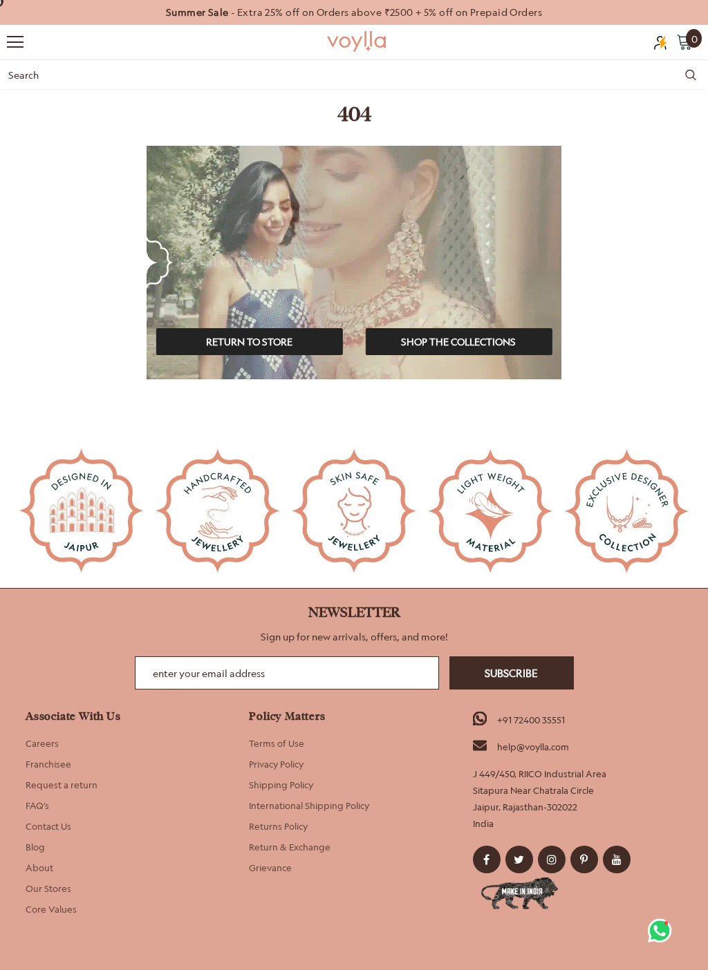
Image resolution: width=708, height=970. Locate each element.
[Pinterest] (584, 859)
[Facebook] (487, 859)
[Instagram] (552, 859)
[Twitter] (519, 859)
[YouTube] (617, 859)
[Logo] (357, 41)
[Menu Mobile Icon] (15, 42)
